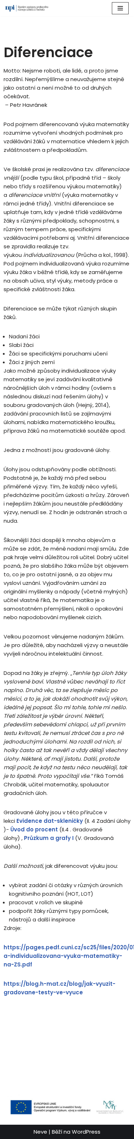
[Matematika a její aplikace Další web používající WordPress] (26, 8)
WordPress (86, 1131)
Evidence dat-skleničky (49, 821)
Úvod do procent (34, 829)
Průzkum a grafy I (49, 838)
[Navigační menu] (120, 8)
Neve (40, 1131)
